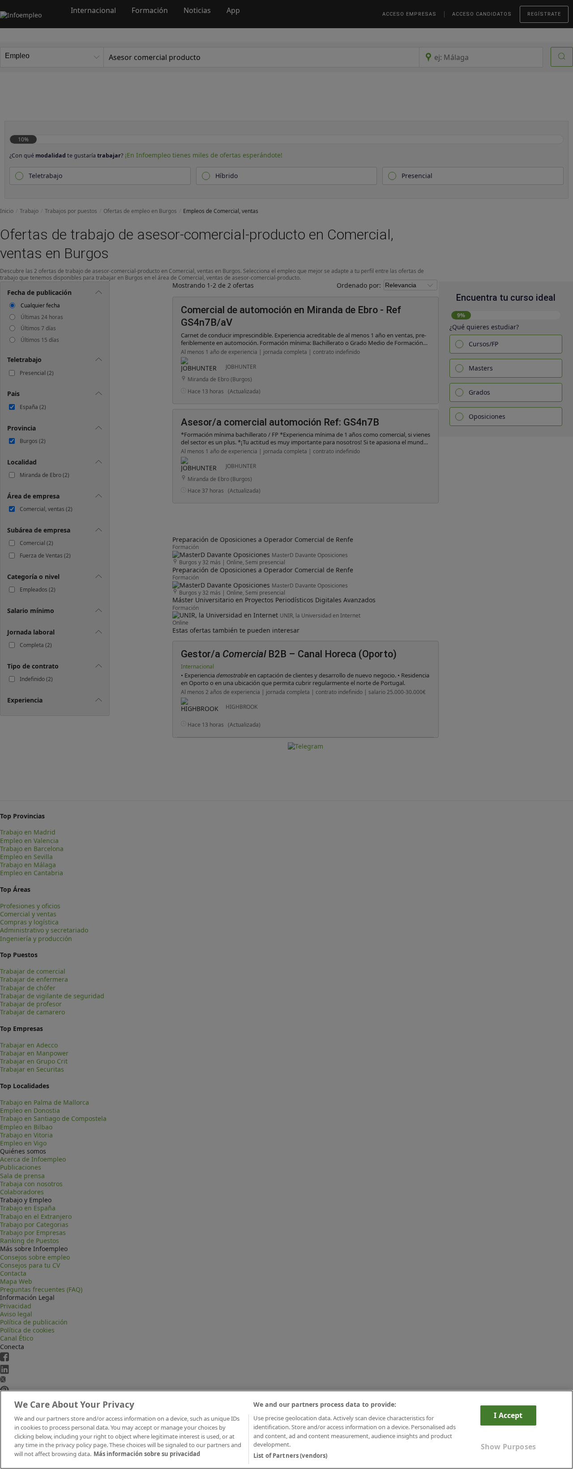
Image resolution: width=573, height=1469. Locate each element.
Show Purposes (508, 1447)
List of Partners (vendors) (290, 1455)
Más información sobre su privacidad (147, 1454)
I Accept (508, 1415)
